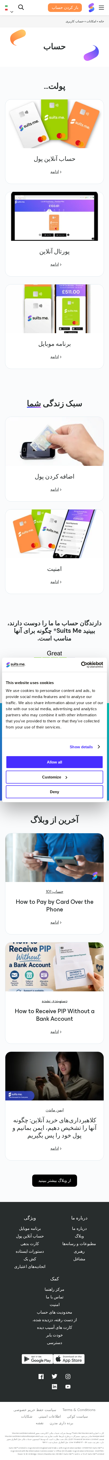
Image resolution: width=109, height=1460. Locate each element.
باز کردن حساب (65, 7)
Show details (81, 747)
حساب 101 (54, 892)
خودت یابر (54, 1335)
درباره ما (79, 1228)
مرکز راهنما (54, 1289)
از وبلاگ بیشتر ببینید (54, 1180)
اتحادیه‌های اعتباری (29, 1266)
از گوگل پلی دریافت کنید (37, 1359)
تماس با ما (54, 1297)
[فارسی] (10, 7)
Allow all (54, 762)
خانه (101, 21)
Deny (54, 792)
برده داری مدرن (61, 1423)
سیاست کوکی (77, 1416)
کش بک (30, 1259)
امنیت (55, 1304)
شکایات (26, 1416)
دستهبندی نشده (54, 1001)
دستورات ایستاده (30, 1251)
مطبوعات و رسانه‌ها (79, 1243)
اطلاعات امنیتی (50, 1416)
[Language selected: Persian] (10, 7)
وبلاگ (79, 1236)
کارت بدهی (30, 1243)
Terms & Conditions (79, 1410)
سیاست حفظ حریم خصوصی (34, 1410)
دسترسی (54, 1342)
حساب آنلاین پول (30, 1236)
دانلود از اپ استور (69, 1359)
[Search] (21, 8)
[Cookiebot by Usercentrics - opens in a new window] (81, 664)
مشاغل (79, 1259)
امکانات (91, 21)
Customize (51, 777)
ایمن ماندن (55, 1110)
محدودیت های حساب (54, 1312)
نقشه (40, 1423)
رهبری (79, 1251)
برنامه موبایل (30, 1228)
